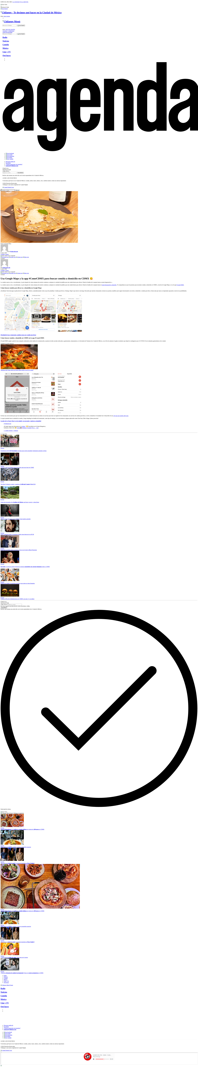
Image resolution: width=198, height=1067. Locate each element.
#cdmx (23, 426)
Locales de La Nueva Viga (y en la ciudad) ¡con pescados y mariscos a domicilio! (21, 421)
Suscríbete (8, 163)
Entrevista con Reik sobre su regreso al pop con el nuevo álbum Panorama (19, 550)
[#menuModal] (1, 6)
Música (5, 48)
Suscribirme (20, 172)
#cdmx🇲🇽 (19, 427)
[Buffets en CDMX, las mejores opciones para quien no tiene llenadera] (10, 580)
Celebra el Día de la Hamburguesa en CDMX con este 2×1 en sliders (17, 599)
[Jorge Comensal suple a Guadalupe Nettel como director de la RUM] (10, 531)
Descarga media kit (10, 161)
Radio (5, 37)
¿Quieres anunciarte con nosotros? (14, 164)
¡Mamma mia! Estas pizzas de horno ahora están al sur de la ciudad (17, 370)
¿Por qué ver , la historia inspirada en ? (18, 863)
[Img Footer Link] (6, 1022)
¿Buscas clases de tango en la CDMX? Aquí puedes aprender (16, 519)
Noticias (6, 41)
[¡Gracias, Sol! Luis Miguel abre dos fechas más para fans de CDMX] (10, 464)
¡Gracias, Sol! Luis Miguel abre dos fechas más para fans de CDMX (17, 467)
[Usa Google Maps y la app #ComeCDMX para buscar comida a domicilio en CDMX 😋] (10, 923)
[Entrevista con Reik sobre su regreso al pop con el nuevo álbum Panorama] (10, 547)
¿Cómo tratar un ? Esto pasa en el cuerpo (14, 957)
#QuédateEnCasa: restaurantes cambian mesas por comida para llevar (18, 335)
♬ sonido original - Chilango (11, 430)
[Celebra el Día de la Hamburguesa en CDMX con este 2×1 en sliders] (10, 596)
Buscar (17, 190)
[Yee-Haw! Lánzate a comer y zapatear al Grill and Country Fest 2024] (10, 480)
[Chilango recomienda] (12, 826)
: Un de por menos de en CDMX (22, 829)
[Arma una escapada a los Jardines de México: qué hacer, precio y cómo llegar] (10, 498)
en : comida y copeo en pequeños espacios (16, 847)
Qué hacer (7, 55)
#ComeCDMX (180, 285)
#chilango (24, 427)
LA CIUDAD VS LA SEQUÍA (20, 2)
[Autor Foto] (4, 251)
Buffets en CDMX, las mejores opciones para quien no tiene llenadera (18, 583)
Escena (2, 448)
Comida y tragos (5, 254)
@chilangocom (7, 423)
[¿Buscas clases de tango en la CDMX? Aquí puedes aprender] (10, 516)
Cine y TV (7, 52)
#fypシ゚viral (35, 427)
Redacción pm (14, 251)
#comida (29, 427)
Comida (6, 45)
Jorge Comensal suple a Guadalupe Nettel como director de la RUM (17, 534)
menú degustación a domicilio (109, 285)
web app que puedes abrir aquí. (121, 415)
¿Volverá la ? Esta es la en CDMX (22, 973)
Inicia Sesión (7, 16)
